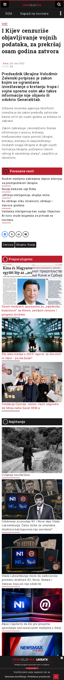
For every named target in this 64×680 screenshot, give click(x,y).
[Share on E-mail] (26, 234)
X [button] (56, 677)
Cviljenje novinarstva (16, 475)
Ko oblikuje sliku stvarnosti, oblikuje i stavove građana (27, 203)
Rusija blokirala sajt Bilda (19, 189)
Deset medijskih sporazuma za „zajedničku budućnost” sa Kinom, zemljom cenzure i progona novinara (31, 310)
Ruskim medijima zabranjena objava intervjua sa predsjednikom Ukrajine (32, 181)
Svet (5, 23)
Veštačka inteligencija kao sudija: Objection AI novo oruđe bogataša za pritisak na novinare (31, 216)
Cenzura (8, 244)
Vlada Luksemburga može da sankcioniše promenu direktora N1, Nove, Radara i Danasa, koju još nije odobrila (30, 580)
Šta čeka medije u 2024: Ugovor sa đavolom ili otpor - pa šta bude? (31, 356)
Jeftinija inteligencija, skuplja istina (25, 195)
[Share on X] (12, 234)
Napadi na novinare (34, 13)
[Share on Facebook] (5, 234)
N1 (11, 66)
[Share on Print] (19, 234)
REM (8, 13)
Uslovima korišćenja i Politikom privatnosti (27, 677)
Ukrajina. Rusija (25, 244)
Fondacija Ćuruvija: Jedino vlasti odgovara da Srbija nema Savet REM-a (30, 406)
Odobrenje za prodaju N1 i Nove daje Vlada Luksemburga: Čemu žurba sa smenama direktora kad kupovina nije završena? (31, 525)
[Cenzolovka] (32, 4)
